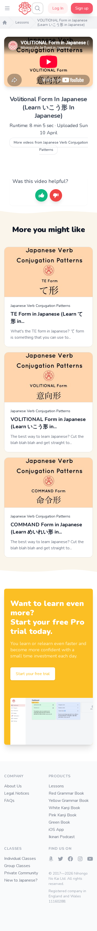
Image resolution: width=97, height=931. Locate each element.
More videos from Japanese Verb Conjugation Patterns (51, 146)
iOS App (56, 829)
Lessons (22, 22)
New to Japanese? (21, 880)
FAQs (9, 800)
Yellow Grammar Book (69, 800)
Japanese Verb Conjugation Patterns (40, 305)
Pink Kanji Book (63, 815)
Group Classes (17, 866)
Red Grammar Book (66, 793)
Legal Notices (16, 793)
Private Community (21, 873)
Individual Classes (20, 858)
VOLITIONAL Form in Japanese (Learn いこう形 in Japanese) (62, 22)
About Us (13, 786)
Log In (57, 8)
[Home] (4, 22)
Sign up (81, 8)
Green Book (59, 822)
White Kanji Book (64, 808)
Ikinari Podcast (62, 837)
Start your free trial (33, 674)
